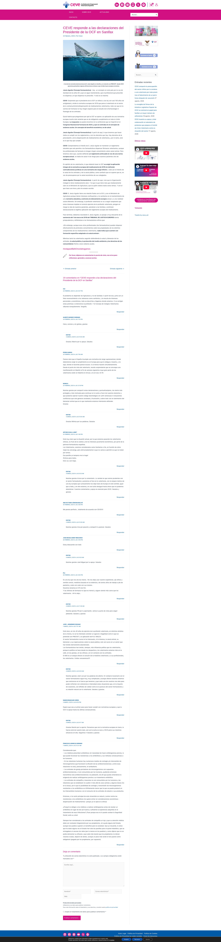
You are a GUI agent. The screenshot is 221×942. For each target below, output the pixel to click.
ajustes (112, 940)
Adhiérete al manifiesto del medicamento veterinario (146, 200)
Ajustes (148, 939)
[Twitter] (138, 5)
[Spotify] (143, 5)
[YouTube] (133, 5)
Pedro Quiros (67, 352)
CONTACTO (73, 17)
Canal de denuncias (150, 936)
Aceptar (126, 939)
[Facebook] (122, 5)
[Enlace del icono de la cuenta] (156, 4)
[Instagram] (127, 5)
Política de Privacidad (135, 933)
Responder (120, 312)
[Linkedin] (117, 5)
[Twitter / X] (83, 934)
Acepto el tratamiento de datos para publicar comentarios (85, 912)
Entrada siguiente (117, 268)
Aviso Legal (122, 933)
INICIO (71, 12)
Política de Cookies (150, 933)
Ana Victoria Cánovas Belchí (73, 502)
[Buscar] (156, 14)
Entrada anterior (69, 268)
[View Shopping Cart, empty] (151, 4)
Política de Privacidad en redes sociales (128, 936)
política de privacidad (112, 907)
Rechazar (137, 939)
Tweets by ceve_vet (141, 215)
